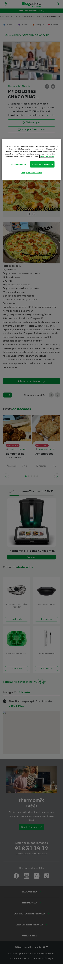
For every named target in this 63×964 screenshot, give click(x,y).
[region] (32, 159)
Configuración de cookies (31, 172)
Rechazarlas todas (18, 164)
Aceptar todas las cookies (42, 164)
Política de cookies (47, 156)
